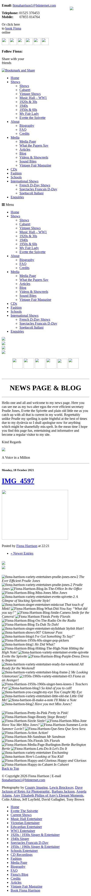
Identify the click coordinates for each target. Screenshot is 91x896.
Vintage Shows (30, 94)
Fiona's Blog (19, 874)
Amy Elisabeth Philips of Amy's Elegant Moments (48, 795)
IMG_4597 (18, 481)
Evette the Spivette (32, 117)
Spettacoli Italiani (31, 193)
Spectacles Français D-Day (38, 189)
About (15, 121)
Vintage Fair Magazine (35, 165)
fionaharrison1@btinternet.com (34, 5)
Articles (24, 149)
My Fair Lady (29, 114)
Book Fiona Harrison (25, 890)
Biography (26, 125)
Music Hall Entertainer (26, 819)
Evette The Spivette (24, 811)
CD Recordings (21, 854)
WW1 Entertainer (23, 831)
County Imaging (36, 787)
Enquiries (17, 197)
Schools (16, 177)
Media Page (27, 141)
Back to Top (10, 768)
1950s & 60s (28, 110)
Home (15, 78)
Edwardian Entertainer (26, 827)
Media (15, 137)
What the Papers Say (33, 145)
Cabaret (24, 90)
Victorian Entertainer (25, 823)
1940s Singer (20, 839)
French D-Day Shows (34, 185)
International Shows (24, 181)
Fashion (16, 173)
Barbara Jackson (63, 791)
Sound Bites (27, 161)
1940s (23, 106)
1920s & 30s (28, 102)
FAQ (23, 129)
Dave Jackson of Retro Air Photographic (42, 789)
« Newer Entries (22, 553)
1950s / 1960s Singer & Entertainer (35, 847)
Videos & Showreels (33, 157)
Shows (15, 82)
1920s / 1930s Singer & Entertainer (35, 835)
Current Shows (21, 815)
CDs (14, 169)
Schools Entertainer (24, 850)
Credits (24, 133)
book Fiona (13, 28)
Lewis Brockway (61, 787)
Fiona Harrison (26, 546)
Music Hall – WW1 (33, 98)
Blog (22, 153)
